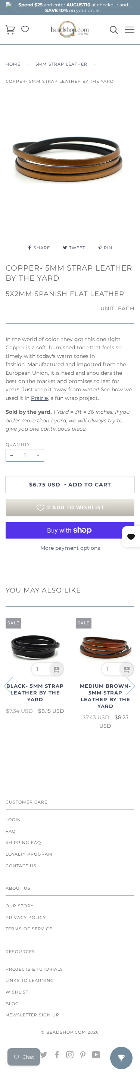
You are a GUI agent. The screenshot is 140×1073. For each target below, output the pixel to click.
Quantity (18, 444)
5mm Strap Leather (61, 64)
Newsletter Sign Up (32, 1015)
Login (13, 819)
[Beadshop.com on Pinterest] (83, 1056)
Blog (12, 1003)
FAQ (11, 831)
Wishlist (17, 992)
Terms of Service (29, 928)
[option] (73, 7)
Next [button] (129, 8)
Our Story (20, 905)
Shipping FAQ (23, 842)
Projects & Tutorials (34, 969)
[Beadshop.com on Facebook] (57, 1056)
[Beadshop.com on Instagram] (70, 1056)
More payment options (70, 548)
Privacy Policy (26, 917)
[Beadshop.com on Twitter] (44, 1056)
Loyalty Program (29, 854)
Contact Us (21, 865)
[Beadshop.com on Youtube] (96, 1056)
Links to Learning (30, 980)
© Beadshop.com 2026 (70, 1032)
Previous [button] (16, 8)
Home (13, 64)
